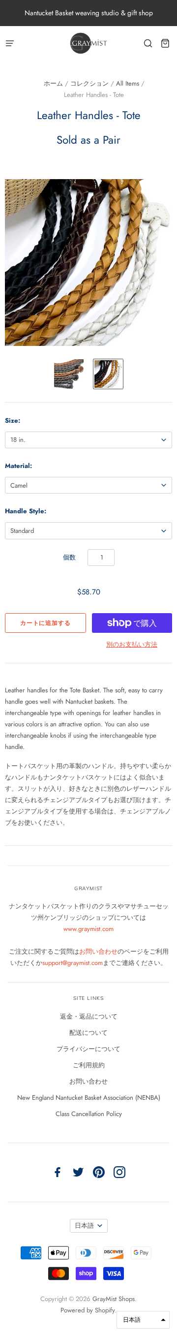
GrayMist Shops (113, 1299)
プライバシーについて (88, 1049)
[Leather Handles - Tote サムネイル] (69, 374)
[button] (143, 1320)
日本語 (84, 1225)
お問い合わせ (98, 951)
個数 (69, 557)
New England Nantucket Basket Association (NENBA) (88, 1097)
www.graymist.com (88, 928)
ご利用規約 (89, 1065)
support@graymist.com (72, 962)
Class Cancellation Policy (89, 1114)
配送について (88, 1032)
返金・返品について (89, 1016)
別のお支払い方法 (131, 644)
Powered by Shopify (87, 1310)
